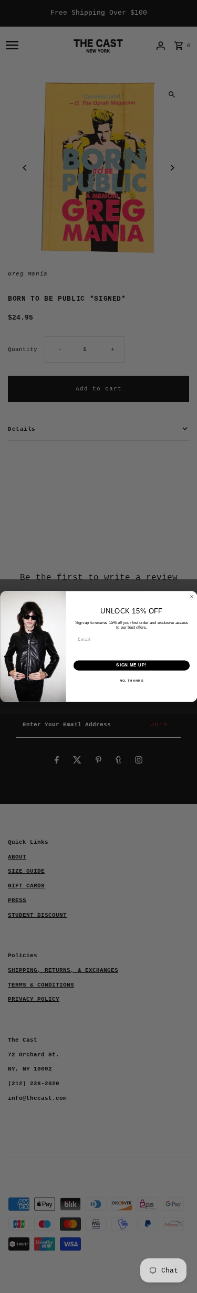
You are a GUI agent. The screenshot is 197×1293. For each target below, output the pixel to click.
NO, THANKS (131, 681)
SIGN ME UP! (131, 665)
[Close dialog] (192, 596)
